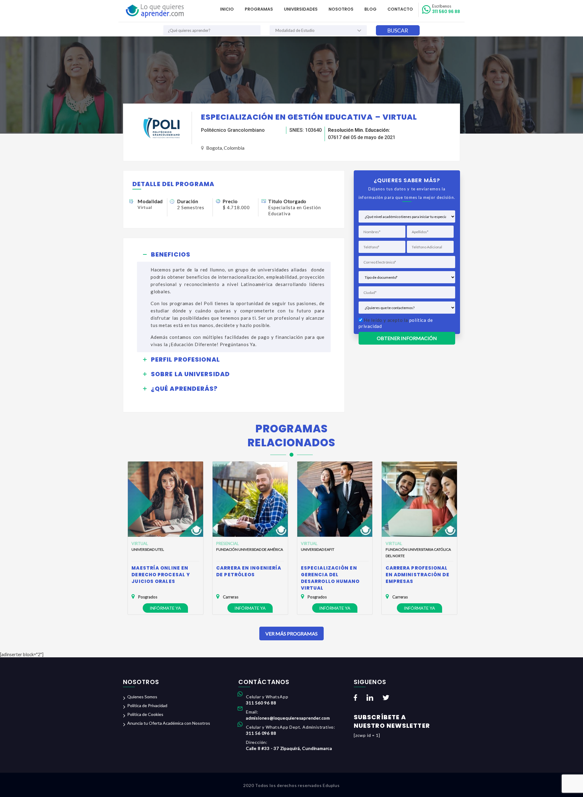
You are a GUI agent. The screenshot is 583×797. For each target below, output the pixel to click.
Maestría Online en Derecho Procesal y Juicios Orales (160, 574)
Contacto (400, 9)
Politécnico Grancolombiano (233, 130)
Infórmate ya (165, 608)
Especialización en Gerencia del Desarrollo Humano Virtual (330, 578)
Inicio (227, 9)
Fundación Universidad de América (249, 549)
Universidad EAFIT (317, 549)
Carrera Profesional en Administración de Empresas (417, 574)
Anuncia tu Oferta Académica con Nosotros (168, 723)
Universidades (301, 9)
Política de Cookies (145, 714)
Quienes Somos (142, 696)
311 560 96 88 (446, 9)
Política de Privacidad (147, 705)
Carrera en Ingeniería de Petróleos (248, 571)
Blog (370, 9)
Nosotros (341, 9)
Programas (259, 9)
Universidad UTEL (147, 549)
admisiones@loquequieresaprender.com (288, 717)
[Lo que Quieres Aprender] (154, 11)
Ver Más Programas (291, 633)
